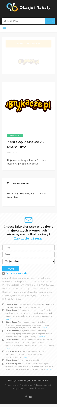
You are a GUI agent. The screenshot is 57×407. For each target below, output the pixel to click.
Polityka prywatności (43, 385)
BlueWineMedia (42, 380)
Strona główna (11, 385)
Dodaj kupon (26, 385)
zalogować (23, 193)
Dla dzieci (14, 152)
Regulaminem (48, 304)
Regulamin (18, 388)
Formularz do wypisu (34, 388)
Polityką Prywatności (15, 307)
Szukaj (50, 21)
